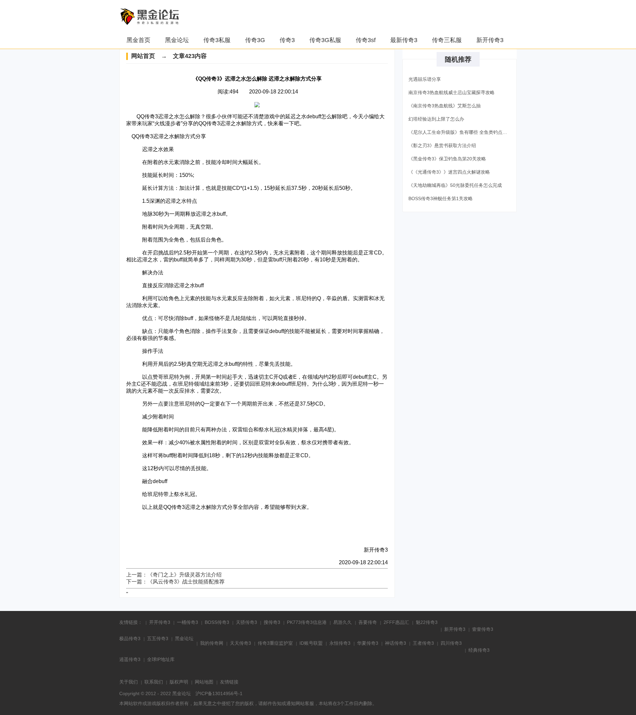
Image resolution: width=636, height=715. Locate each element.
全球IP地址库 (161, 659)
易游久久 (342, 622)
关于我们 (128, 682)
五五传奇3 (157, 638)
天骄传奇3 (246, 622)
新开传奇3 (490, 40)
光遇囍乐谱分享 (424, 79)
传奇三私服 (447, 40)
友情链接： (130, 622)
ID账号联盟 (311, 643)
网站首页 (143, 56)
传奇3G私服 (325, 40)
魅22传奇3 (427, 622)
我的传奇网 (211, 643)
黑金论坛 (177, 40)
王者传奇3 (423, 643)
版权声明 (179, 682)
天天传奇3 (240, 643)
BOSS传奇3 (217, 622)
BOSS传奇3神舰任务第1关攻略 (440, 198)
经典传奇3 (479, 650)
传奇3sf (366, 40)
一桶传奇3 (187, 622)
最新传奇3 (403, 40)
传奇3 (287, 40)
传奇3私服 (217, 40)
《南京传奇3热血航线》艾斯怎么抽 (444, 105)
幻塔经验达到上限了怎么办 (436, 119)
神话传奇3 (395, 643)
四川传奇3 (451, 643)
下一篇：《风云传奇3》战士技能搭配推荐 (175, 581)
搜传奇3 (272, 622)
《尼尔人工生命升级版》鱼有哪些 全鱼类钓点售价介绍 (460, 132)
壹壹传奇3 (482, 629)
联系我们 (153, 682)
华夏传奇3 (367, 643)
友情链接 (229, 682)
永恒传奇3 (339, 643)
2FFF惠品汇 (396, 622)
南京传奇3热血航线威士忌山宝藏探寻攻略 (451, 92)
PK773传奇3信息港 (307, 622)
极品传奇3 (129, 638)
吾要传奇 (367, 622)
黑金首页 (138, 40)
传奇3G (255, 40)
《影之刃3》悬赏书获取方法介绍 (442, 145)
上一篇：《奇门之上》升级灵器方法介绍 (174, 575)
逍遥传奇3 (129, 659)
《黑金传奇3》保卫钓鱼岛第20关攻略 (447, 158)
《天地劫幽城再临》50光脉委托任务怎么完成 (455, 185)
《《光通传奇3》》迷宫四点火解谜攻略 (449, 172)
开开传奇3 (159, 622)
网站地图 (204, 682)
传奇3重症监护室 (275, 643)
